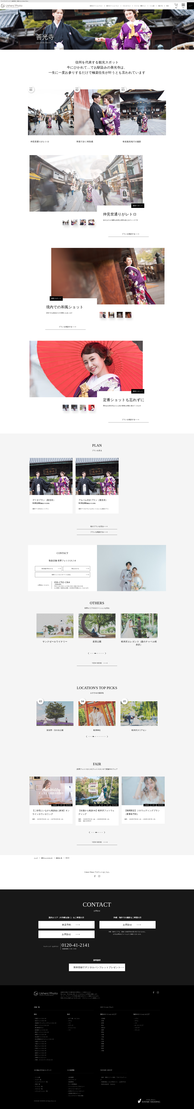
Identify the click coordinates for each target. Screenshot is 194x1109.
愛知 (102, 1032)
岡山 (102, 1039)
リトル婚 (152, 5)
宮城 (102, 1020)
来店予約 (66, 924)
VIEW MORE (97, 663)
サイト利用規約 (72, 1084)
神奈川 (103, 1027)
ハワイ (136, 1018)
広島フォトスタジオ (40, 1048)
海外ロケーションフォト (112, 5)
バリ (69, 1023)
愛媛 (102, 1043)
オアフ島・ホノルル (74, 1018)
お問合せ (66, 934)
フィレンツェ (72, 1027)
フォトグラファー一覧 (41, 1082)
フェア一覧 (38, 1079)
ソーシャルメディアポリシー (76, 1086)
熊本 (102, 1048)
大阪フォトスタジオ (40, 1043)
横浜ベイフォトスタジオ (42, 1032)
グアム (70, 1020)
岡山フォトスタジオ (40, 1046)
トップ (36, 858)
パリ (69, 1030)
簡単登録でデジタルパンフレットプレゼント (97, 967)
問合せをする (75, 568)
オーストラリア (139, 1025)
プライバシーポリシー (74, 1089)
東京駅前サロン (39, 1027)
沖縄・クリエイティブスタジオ (44, 1060)
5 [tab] (99, 832)
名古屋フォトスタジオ (41, 1037)
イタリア (137, 1027)
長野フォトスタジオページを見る (61, 574)
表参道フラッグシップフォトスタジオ (45, 1023)
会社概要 (71, 1077)
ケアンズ (70, 1025)
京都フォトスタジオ (40, 1041)
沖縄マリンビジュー (40, 1057)
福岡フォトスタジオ (40, 1053)
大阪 (102, 1037)
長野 (102, 1030)
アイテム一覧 (39, 1086)
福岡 (102, 1046)
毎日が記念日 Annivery (108, 1084)
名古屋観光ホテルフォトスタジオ (44, 1039)
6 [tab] (100, 653)
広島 (102, 1041)
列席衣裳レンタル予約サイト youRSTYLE (113, 1082)
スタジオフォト (127, 5)
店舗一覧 (160, 5)
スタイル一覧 (39, 1089)
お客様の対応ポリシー (74, 1093)
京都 (102, 1034)
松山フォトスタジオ (40, 1050)
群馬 (102, 1023)
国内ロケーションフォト (96, 5)
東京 (102, 1025)
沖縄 (102, 1050)
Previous (88, 653)
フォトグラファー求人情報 (75, 1095)
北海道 (103, 1018)
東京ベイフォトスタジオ (42, 1025)
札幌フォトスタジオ (40, 1018)
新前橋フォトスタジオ (41, 1030)
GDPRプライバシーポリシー (76, 1091)
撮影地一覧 (59, 858)
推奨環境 (71, 1082)
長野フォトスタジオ (46, 858)
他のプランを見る (97, 526)
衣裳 (167, 5)
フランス (137, 1030)
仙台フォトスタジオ (40, 1020)
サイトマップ (72, 1079)
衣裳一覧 (37, 1084)
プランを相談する (128, 234)
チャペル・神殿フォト (140, 5)
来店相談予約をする (47, 568)
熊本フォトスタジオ (40, 1055)
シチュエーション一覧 (41, 1091)
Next (105, 653)
